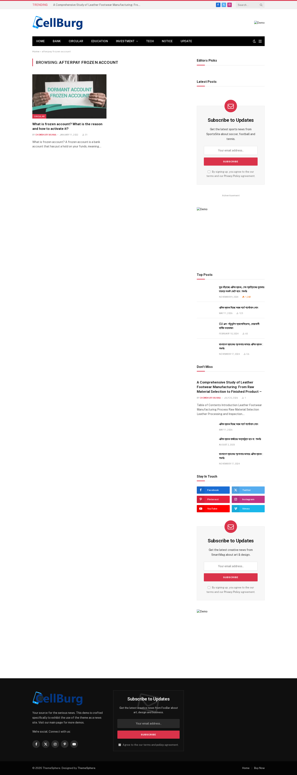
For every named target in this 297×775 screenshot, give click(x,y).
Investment (125, 41)
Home (40, 41)
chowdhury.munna (45, 135)
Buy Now (259, 768)
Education (99, 41)
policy (160, 744)
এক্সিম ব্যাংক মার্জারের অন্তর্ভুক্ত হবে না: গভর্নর (240, 439)
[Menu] (260, 41)
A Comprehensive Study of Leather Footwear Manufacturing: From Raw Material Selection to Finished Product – (229, 387)
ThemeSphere (86, 768)
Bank (57, 41)
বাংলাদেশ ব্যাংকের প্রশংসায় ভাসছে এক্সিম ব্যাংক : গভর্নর (241, 346)
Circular (76, 41)
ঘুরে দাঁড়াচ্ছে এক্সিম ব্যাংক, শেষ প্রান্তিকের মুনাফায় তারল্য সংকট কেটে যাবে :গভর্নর (241, 289)
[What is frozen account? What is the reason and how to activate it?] (69, 96)
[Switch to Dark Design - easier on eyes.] (254, 41)
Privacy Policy (232, 175)
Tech (150, 41)
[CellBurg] (57, 23)
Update (186, 41)
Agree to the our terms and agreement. (150, 744)
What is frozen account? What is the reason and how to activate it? (67, 126)
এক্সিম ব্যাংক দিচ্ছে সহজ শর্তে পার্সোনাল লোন (72, 4)
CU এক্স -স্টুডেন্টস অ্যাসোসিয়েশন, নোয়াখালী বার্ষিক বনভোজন (239, 326)
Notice (167, 41)
